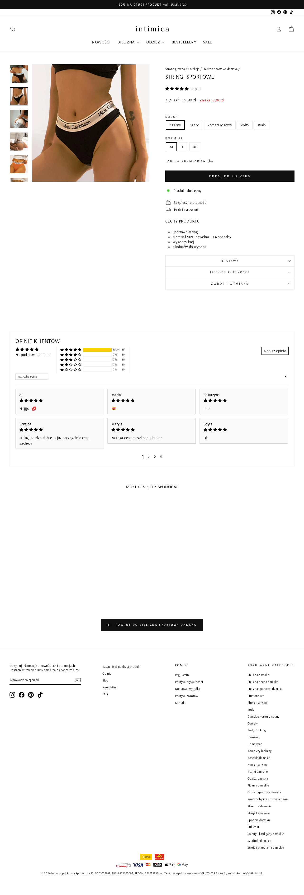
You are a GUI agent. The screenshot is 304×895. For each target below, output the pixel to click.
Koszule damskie (258, 758)
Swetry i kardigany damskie (265, 834)
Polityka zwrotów (186, 696)
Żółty (245, 125)
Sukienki (253, 827)
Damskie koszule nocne (263, 716)
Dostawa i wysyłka (187, 689)
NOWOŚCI (101, 42)
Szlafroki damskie (259, 840)
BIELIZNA (127, 42)
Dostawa (230, 261)
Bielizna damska (258, 675)
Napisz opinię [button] (275, 350)
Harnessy (253, 737)
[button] (177, 88)
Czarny (175, 125)
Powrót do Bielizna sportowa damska (155, 624)
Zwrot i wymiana (230, 283)
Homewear (254, 744)
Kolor (171, 116)
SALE (207, 42)
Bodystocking (256, 730)
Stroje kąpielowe (258, 813)
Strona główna (175, 69)
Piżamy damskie (258, 785)
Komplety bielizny (259, 751)
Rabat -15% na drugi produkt (121, 666)
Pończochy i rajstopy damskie (267, 799)
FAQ (105, 694)
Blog (105, 680)
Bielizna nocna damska (262, 682)
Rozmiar (174, 138)
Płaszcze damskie (259, 806)
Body (250, 709)
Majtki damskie (257, 771)
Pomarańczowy (220, 125)
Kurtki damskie (257, 764)
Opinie (106, 673)
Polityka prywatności (189, 682)
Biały (262, 125)
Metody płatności (229, 272)
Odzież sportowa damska (264, 792)
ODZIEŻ (153, 42)
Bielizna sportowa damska (220, 69)
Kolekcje (193, 69)
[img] (59, 400)
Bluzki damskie (257, 703)
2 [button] (149, 456)
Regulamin (182, 675)
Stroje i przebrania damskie (265, 847)
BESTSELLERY (184, 42)
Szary (194, 125)
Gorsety (252, 723)
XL (195, 146)
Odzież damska (257, 778)
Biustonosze (255, 696)
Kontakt (180, 703)
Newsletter (109, 687)
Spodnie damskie (259, 820)
